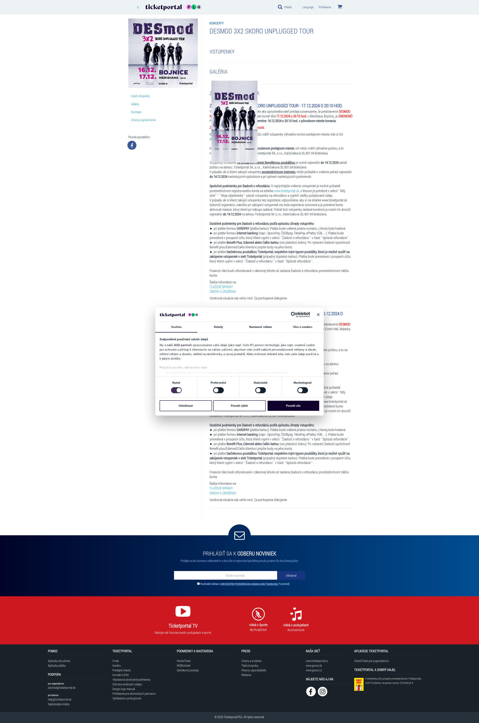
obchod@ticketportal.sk (61, 687)
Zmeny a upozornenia (143, 120)
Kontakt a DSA (120, 675)
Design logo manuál (123, 689)
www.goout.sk (314, 665)
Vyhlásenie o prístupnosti (126, 698)
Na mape (136, 112)
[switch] (218, 390)
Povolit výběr (239, 405)
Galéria (135, 104)
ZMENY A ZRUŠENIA (223, 291)
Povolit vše (293, 405)
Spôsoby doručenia (59, 661)
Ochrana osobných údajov (127, 684)
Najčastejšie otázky (59, 704)
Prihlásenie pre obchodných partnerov (134, 693)
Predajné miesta (121, 670)
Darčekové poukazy (188, 670)
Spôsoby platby (57, 665)
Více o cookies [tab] (302, 326)
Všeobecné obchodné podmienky (131, 679)
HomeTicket (184, 661)
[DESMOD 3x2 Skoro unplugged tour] (234, 121)
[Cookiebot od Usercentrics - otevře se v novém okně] (293, 314)
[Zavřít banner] (318, 314)
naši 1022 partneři (179, 345)
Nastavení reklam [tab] (260, 326)
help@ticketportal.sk (59, 699)
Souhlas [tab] (176, 326)
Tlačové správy (249, 665)
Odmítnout (186, 405)
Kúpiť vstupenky (140, 96)
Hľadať (288, 7)
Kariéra (116, 665)
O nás (115, 661)
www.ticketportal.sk (286, 191)
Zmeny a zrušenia (251, 661)
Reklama (246, 675)
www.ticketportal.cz (317, 661)
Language (308, 7)
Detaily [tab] (218, 326)
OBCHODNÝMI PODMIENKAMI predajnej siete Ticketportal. (249, 584)
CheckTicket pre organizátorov (371, 661)
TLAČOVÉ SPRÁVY (221, 287)
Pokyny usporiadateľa (253, 670)
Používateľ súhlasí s (244, 584)
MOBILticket (183, 665)
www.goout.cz (314, 670)
